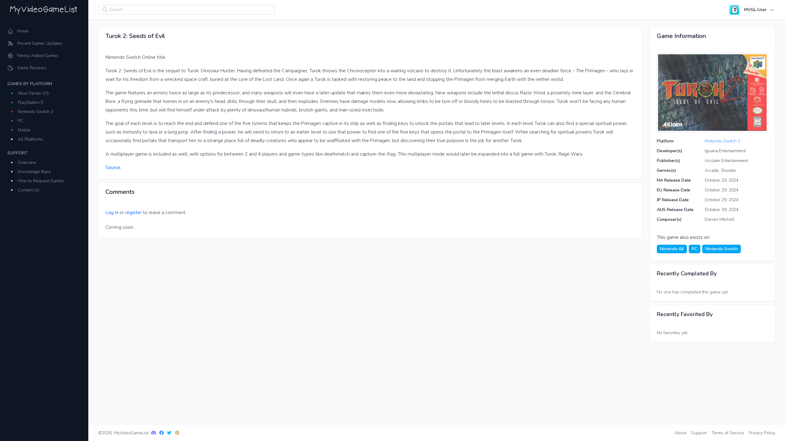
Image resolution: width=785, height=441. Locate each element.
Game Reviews (31, 68)
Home (23, 31)
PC (20, 121)
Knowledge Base (34, 172)
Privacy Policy (762, 433)
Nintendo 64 (672, 249)
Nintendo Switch (721, 249)
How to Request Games (41, 181)
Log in (111, 212)
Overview (27, 162)
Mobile (24, 130)
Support (698, 433)
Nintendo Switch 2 (35, 112)
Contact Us (28, 190)
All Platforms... (31, 139)
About (680, 433)
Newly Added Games (38, 55)
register (133, 212)
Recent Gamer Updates (39, 43)
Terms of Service (727, 433)
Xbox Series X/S (33, 93)
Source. (113, 167)
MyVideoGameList (131, 433)
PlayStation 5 (30, 102)
